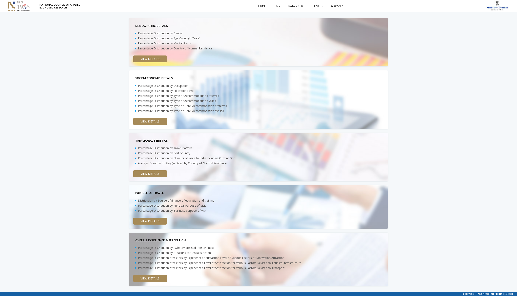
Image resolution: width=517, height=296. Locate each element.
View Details (150, 59)
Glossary (337, 6)
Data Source (296, 6)
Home (261, 6)
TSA (275, 6)
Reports (318, 6)
